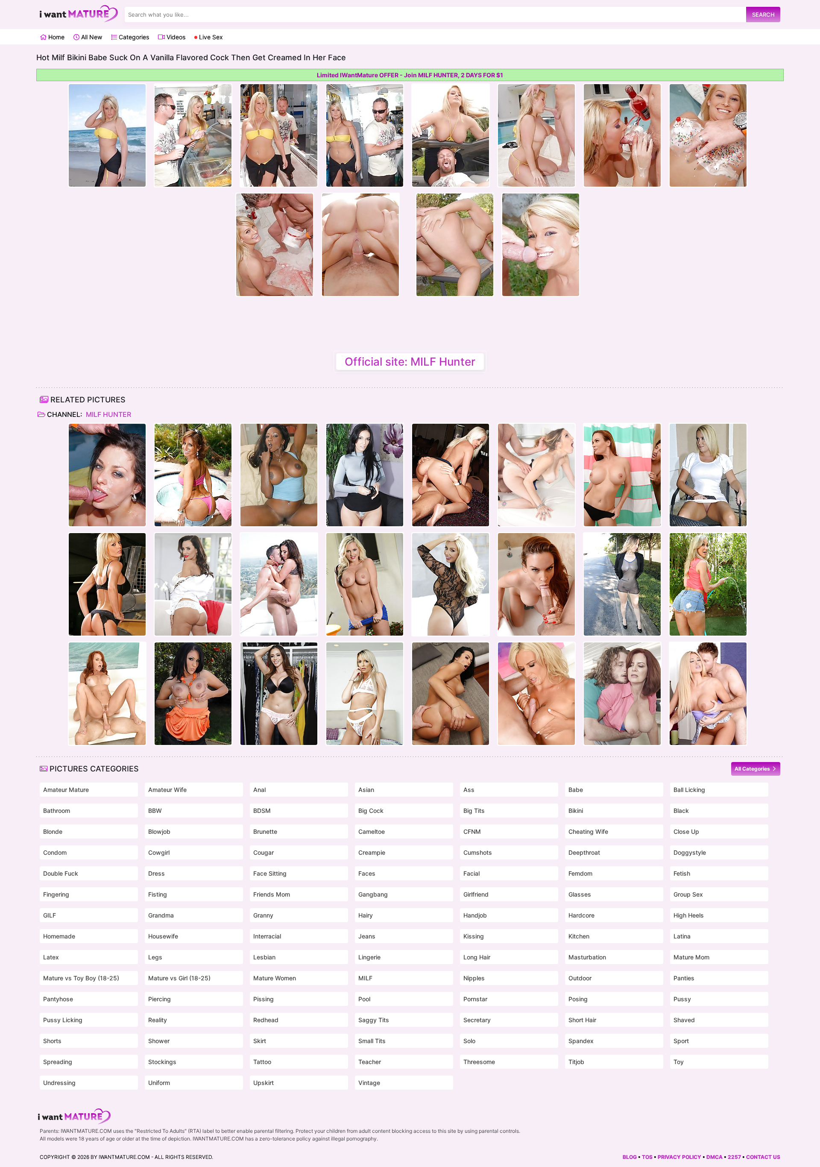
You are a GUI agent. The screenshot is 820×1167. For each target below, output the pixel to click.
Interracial (267, 936)
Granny (263, 915)
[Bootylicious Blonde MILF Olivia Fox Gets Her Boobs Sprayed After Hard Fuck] (450, 584)
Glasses (579, 894)
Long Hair (476, 957)
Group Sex (688, 894)
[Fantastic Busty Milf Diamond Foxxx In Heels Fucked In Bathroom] (622, 475)
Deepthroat (584, 852)
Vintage (369, 1082)
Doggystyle (690, 852)
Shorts (52, 1040)
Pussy (682, 999)
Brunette (265, 831)
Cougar (263, 852)
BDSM (262, 810)
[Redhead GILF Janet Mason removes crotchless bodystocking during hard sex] (107, 693)
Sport (681, 1040)
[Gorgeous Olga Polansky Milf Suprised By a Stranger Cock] (536, 693)
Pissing (263, 999)
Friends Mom (271, 894)
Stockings (162, 1061)
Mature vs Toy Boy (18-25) (81, 978)
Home (55, 37)
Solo (469, 1040)
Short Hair (582, 1019)
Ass (468, 789)
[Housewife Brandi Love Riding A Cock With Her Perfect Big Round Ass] (708, 584)
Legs (155, 957)
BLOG (630, 1157)
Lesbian (264, 957)
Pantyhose (58, 999)
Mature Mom (691, 957)
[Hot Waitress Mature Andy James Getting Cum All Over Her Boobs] (622, 693)
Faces (366, 873)
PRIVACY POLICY (679, 1157)
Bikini (575, 810)
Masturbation (587, 957)
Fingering (56, 894)
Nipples (474, 978)
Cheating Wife (588, 831)
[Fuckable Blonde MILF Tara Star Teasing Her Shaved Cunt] (708, 475)
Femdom (580, 873)
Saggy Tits (373, 1019)
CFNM (472, 831)
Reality (157, 1019)
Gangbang (373, 894)
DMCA (714, 1157)
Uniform (159, 1082)
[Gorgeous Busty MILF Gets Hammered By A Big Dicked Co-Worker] (107, 584)
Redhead (265, 1019)
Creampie (371, 852)
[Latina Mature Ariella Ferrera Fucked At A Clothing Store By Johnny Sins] (278, 693)
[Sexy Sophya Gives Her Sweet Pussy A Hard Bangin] (193, 693)
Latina (682, 936)
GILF (49, 915)
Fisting (157, 894)
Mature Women (274, 978)
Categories (133, 37)
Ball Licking (689, 789)
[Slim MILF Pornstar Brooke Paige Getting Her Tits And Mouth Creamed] (364, 693)
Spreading (57, 1061)
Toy (679, 1061)
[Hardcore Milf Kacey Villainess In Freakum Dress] (450, 475)
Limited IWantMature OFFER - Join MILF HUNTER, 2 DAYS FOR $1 (410, 75)
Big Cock (371, 810)
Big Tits (474, 810)
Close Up (686, 831)
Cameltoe (371, 831)
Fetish (682, 873)
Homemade (59, 936)
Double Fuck (60, 873)
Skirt (259, 1040)
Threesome (479, 1061)
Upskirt (263, 1082)
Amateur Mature (66, 789)
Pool (364, 999)
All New (90, 37)
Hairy (365, 915)
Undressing (59, 1082)
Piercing (159, 999)
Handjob (475, 915)
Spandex (581, 1040)
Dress (156, 873)
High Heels (689, 915)
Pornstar (475, 999)
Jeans (366, 936)
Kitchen (578, 936)
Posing (578, 999)
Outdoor (580, 978)
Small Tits (372, 1040)
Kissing (473, 936)
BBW (155, 810)
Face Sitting (270, 873)
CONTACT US (763, 1157)
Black (681, 810)
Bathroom (56, 810)
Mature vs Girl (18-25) (179, 978)
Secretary (477, 1019)
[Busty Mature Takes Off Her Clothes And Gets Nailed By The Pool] (193, 475)
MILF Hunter (107, 414)
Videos (175, 37)
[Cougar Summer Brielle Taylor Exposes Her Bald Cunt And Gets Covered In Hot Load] (708, 693)
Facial (471, 873)
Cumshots (477, 852)
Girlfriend (476, 894)
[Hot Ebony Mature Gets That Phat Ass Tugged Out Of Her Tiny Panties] (278, 475)
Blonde (52, 831)
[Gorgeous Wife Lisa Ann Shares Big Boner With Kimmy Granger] (193, 584)
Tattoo (262, 1061)
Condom (55, 852)
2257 (734, 1157)
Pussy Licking (62, 1019)
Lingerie (369, 957)
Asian (366, 789)
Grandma (161, 915)
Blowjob (159, 831)
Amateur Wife (167, 789)
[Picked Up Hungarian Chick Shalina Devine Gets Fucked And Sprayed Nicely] (450, 693)
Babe (575, 789)
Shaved (684, 1019)
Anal (259, 789)
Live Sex (210, 37)
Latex (51, 957)
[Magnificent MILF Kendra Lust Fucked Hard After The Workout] (278, 584)
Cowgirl (159, 852)
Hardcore (581, 915)
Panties (684, 978)
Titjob (576, 1061)
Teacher (369, 1061)
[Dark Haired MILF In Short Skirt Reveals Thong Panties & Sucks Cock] (364, 475)
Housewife (163, 936)
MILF (365, 978)
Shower (159, 1040)
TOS (647, 1157)
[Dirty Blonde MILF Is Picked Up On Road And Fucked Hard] (536, 475)
